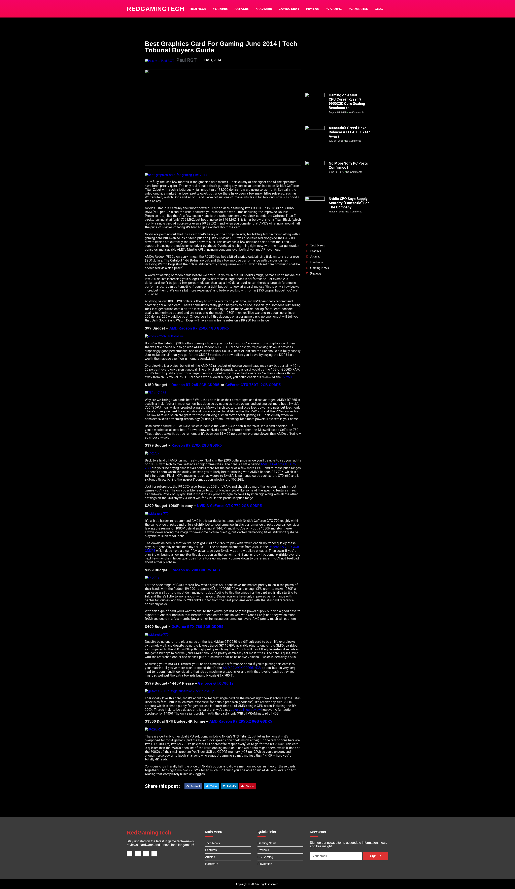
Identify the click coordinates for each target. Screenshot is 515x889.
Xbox (379, 8)
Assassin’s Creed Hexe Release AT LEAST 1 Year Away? (349, 132)
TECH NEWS (197, 8)
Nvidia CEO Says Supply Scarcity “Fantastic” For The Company (349, 203)
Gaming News (289, 8)
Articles (242, 8)
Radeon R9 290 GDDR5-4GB (196, 570)
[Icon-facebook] (129, 853)
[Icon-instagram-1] (146, 853)
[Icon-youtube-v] (154, 853)
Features (220, 8)
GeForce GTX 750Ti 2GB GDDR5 (253, 385)
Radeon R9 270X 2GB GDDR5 (197, 445)
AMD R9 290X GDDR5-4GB (242, 668)
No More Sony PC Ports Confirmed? (348, 165)
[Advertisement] (337, 64)
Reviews (312, 8)
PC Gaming (334, 8)
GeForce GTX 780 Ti (216, 683)
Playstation (358, 8)
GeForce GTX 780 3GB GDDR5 (198, 626)
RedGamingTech (155, 8)
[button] (193, 786)
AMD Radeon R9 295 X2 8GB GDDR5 (240, 721)
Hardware (263, 8)
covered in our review (246, 710)
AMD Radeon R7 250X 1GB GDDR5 (199, 328)
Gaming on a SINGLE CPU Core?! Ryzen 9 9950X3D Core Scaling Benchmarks (347, 101)
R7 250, (287, 377)
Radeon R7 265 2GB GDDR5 (195, 385)
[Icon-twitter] (138, 853)
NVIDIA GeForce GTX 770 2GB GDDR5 (229, 506)
